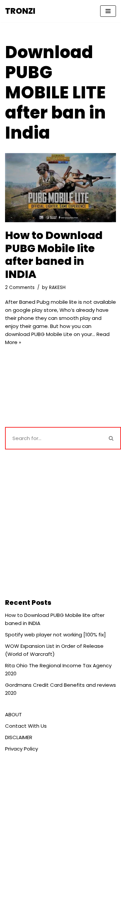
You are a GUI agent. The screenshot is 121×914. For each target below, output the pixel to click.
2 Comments (20, 287)
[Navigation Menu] (108, 11)
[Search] (111, 438)
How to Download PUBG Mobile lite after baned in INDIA (54, 254)
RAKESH (57, 287)
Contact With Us (26, 725)
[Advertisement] (60, 523)
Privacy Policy (21, 748)
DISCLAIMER (18, 737)
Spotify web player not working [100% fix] (55, 634)
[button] (111, 438)
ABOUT (13, 714)
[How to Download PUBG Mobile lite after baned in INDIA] (60, 187)
